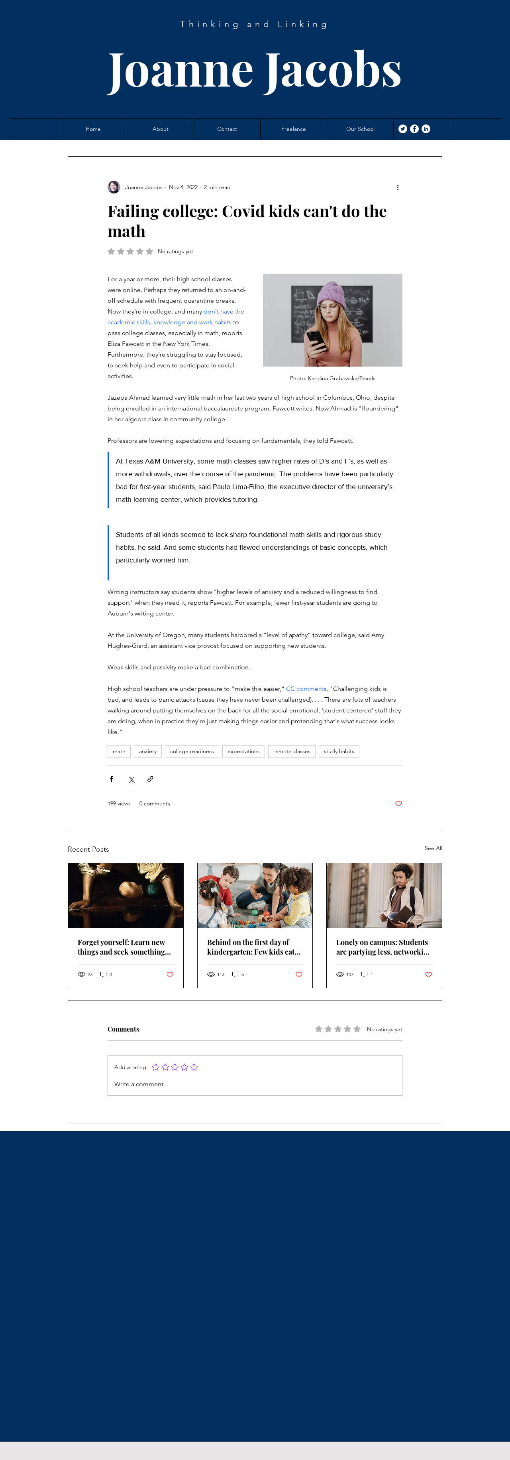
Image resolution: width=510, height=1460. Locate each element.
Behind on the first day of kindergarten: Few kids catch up (254, 947)
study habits (339, 751)
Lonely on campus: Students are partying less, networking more (384, 947)
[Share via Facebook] (111, 779)
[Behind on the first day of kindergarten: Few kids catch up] (255, 895)
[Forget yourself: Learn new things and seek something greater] (125, 895)
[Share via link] (150, 779)
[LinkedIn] (426, 128)
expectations (244, 751)
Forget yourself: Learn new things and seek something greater (121, 947)
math (119, 751)
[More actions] (397, 187)
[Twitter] (402, 128)
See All (433, 848)
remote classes (291, 751)
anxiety (148, 751)
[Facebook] (414, 128)
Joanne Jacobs (255, 67)
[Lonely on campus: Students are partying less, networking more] (384, 895)
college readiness (192, 751)
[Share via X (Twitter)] (131, 779)
